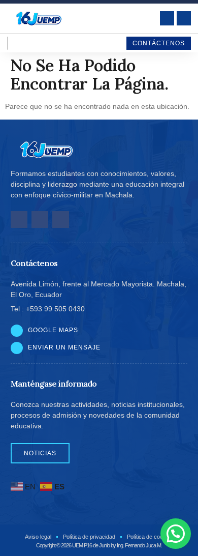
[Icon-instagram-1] (39, 219)
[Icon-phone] (184, 18)
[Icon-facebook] (19, 219)
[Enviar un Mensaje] (17, 348)
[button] (175, 533)
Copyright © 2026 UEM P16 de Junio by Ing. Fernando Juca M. (99, 545)
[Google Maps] (17, 331)
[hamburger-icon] (7, 43)
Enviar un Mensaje (64, 347)
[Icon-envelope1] (167, 18)
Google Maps (53, 330)
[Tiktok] (60, 219)
